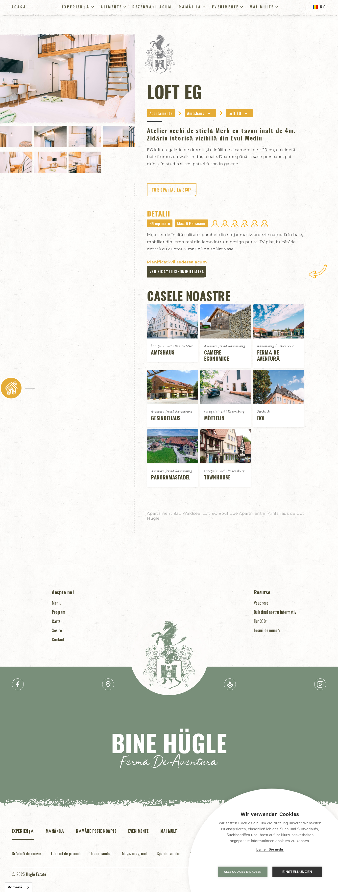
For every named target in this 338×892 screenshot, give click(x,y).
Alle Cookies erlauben (242, 871)
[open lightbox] (67, 79)
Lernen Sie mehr (270, 849)
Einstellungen (297, 872)
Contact (58, 639)
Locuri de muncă (267, 630)
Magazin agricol (134, 853)
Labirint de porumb (66, 853)
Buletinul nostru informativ (275, 612)
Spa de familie (168, 853)
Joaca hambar (101, 853)
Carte (56, 621)
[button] (200, 113)
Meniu (56, 603)
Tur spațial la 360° (172, 190)
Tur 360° (261, 621)
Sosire (57, 630)
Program (58, 612)
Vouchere (261, 603)
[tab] (23, 834)
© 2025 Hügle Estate (29, 874)
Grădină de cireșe (26, 853)
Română (15, 887)
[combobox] (18, 887)
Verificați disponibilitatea (176, 272)
